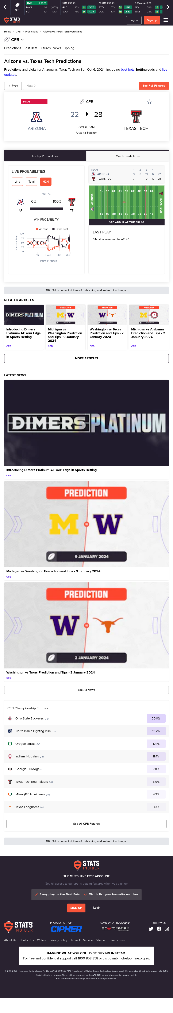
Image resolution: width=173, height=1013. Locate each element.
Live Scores (117, 940)
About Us (10, 940)
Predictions (12, 48)
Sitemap (101, 940)
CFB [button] (18, 32)
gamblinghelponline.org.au (129, 958)
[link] (151, 928)
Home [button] (7, 32)
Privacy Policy (58, 940)
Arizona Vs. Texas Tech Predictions (62, 32)
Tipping (68, 48)
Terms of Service (81, 940)
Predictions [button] (31, 32)
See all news (86, 690)
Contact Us (27, 940)
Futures (45, 48)
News (57, 48)
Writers (41, 940)
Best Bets (30, 48)
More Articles (86, 358)
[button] (13, 86)
